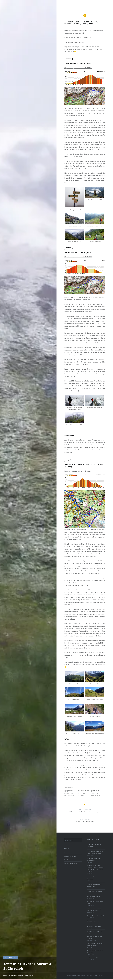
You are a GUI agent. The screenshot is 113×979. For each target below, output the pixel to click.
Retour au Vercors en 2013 (94, 931)
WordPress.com (99, 975)
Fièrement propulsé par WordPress (76, 975)
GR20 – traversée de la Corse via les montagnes (95, 944)
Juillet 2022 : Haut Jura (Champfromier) (93, 859)
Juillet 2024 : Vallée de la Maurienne (94, 845)
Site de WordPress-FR (70, 863)
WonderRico (14, 975)
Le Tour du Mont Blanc (93, 958)
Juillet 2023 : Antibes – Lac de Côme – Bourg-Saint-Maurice (95, 852)
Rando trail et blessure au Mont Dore (95, 902)
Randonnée (8, 957)
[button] (84, 78)
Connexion (67, 853)
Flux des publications (70, 856)
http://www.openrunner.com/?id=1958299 (78, 257)
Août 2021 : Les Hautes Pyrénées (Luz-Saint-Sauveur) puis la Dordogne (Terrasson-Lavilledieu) (95, 868)
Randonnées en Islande (93, 896)
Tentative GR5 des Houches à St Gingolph (96, 937)
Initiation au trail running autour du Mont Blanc (94, 910)
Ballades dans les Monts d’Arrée (95, 916)
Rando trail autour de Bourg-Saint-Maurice (95, 885)
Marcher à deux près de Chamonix (93, 878)
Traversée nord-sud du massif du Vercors (95, 952)
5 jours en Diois (91, 921)
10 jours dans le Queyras (94, 926)
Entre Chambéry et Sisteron (94, 891)
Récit (14, 957)
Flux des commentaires (70, 860)
